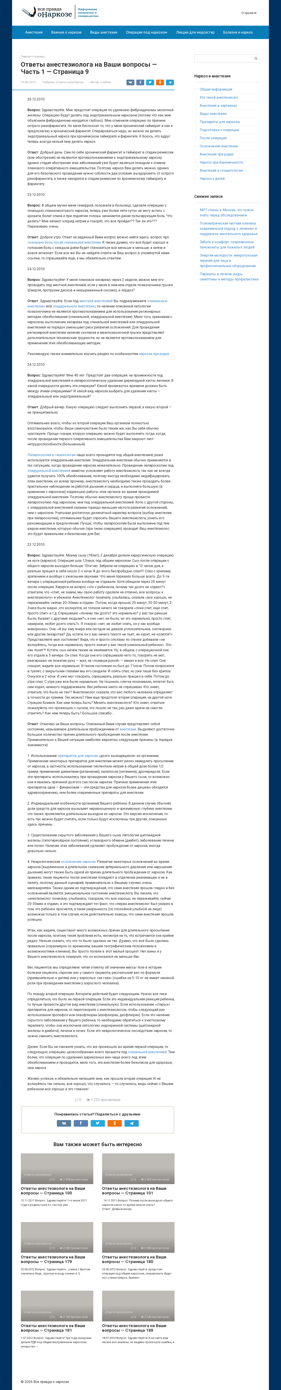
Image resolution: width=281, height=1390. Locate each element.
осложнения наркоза (78, 862)
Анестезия (34, 32)
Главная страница (33, 56)
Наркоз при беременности (221, 162)
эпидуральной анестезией (48, 471)
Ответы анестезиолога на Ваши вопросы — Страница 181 (53, 1328)
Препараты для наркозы (220, 122)
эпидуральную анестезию (74, 306)
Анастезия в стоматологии (221, 170)
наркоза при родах (154, 354)
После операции (213, 138)
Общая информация (216, 89)
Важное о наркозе (66, 32)
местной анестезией (96, 301)
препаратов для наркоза (78, 756)
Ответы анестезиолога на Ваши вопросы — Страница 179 (53, 1259)
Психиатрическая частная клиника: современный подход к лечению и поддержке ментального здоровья (229, 228)
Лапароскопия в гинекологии (51, 455)
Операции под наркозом (146, 32)
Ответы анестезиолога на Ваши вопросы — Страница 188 (134, 1328)
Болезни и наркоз (238, 32)
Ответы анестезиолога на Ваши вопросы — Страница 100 (53, 1191)
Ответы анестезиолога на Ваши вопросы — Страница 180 (134, 1259)
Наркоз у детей (212, 179)
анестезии (128, 729)
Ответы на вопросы (70, 82)
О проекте (249, 13)
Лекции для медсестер (195, 32)
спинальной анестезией (147, 1052)
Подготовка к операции (219, 130)
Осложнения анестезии (219, 146)
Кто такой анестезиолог (219, 97)
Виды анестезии (103, 32)
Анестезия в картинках (218, 105)
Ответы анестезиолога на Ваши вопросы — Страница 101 (134, 1191)
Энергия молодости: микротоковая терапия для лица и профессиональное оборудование (228, 260)
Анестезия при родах (217, 154)
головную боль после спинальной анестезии (64, 242)
